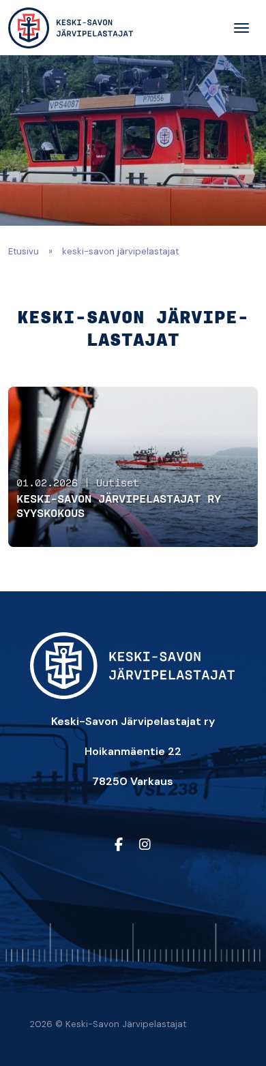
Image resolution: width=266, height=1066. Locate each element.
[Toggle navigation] (241, 28)
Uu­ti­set (117, 483)
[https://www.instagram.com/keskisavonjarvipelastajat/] (145, 845)
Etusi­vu (23, 251)
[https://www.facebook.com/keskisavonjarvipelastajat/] (119, 845)
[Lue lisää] (133, 467)
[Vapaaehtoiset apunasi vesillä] (70, 28)
